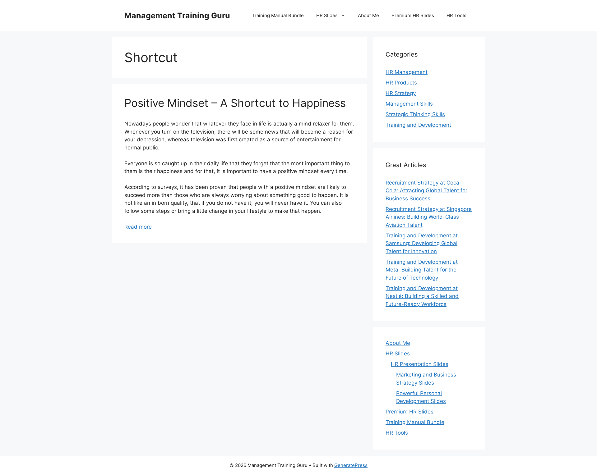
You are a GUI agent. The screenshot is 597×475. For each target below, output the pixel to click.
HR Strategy (401, 93)
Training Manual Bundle (278, 15)
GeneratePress (351, 465)
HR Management (407, 72)
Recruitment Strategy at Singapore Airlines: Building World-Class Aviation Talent (429, 217)
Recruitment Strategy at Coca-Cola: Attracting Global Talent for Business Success (426, 191)
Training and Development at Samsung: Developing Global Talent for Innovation (422, 243)
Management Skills (409, 104)
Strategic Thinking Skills (415, 114)
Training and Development (418, 125)
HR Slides (327, 15)
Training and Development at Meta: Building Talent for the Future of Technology (422, 270)
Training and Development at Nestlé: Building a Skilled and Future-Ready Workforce (422, 296)
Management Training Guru (177, 15)
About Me (368, 15)
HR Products (401, 83)
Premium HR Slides (412, 15)
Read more (138, 227)
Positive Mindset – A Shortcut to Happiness (235, 102)
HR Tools (456, 15)
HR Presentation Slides (419, 364)
